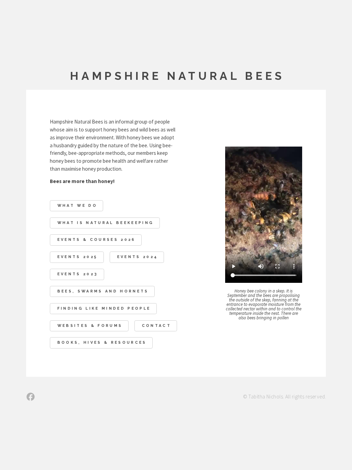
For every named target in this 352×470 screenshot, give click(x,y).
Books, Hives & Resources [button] (102, 342)
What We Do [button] (77, 205)
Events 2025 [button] (77, 257)
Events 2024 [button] (137, 257)
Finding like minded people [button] (104, 308)
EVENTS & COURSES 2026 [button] (96, 239)
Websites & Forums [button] (90, 325)
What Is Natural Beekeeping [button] (105, 223)
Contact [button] (156, 325)
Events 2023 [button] (77, 274)
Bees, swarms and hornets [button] (103, 291)
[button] (30, 396)
